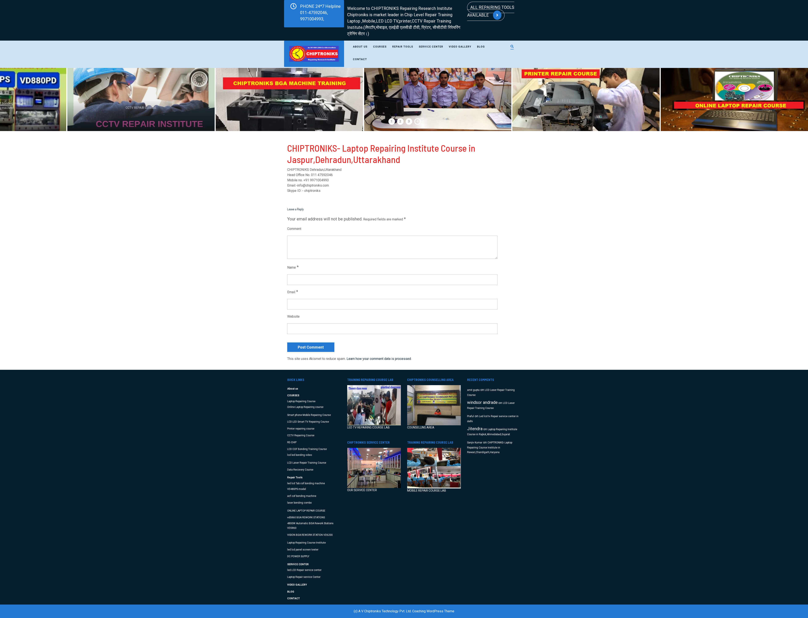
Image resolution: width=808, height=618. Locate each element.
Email (292, 291)
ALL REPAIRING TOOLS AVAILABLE (490, 11)
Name (293, 267)
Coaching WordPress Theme (433, 611)
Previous (23, 99)
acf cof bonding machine (301, 496)
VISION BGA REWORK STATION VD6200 (310, 534)
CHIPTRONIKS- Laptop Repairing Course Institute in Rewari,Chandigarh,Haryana (489, 447)
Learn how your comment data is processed (379, 359)
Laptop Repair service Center (303, 577)
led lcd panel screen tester (302, 549)
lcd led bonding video (299, 455)
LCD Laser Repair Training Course (306, 462)
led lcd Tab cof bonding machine (306, 483)
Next (784, 99)
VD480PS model (296, 489)
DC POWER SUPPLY (298, 556)
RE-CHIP (291, 442)
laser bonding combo (299, 502)
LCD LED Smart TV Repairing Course (308, 421)
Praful (470, 416)
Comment (294, 229)
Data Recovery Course (300, 469)
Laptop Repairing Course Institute (306, 542)
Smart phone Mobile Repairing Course (309, 415)
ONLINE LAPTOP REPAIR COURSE (306, 510)
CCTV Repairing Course (300, 435)
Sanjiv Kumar (474, 442)
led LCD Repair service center (304, 570)
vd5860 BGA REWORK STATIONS (306, 517)
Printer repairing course (300, 428)
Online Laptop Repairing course (305, 407)
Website (293, 316)
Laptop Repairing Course (301, 401)
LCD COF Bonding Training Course (307, 449)
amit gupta (473, 390)
